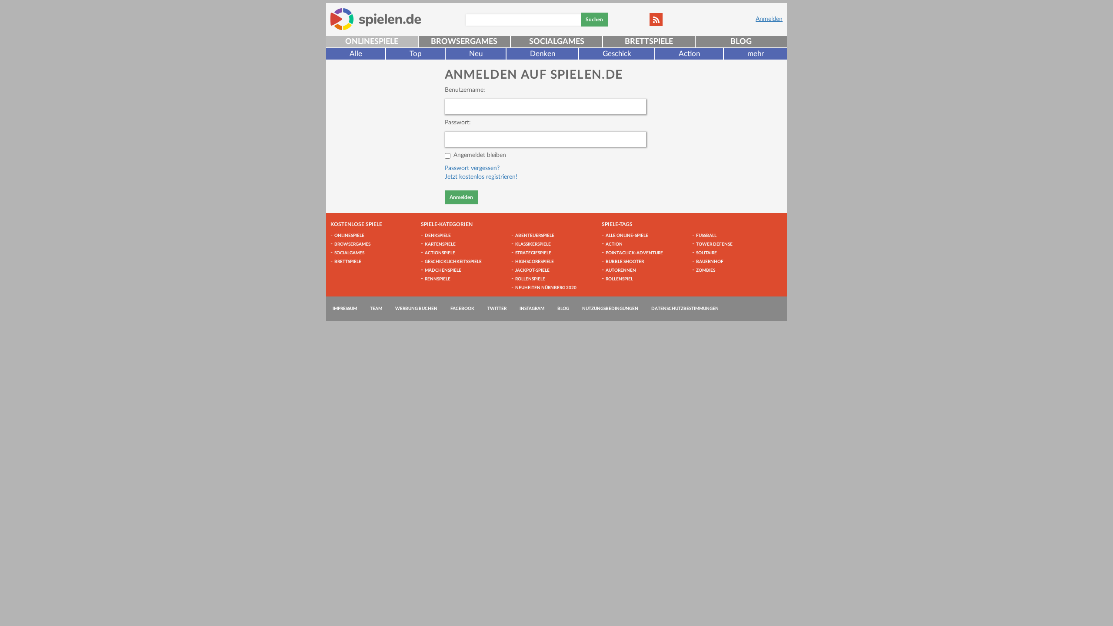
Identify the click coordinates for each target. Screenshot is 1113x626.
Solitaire (706, 253)
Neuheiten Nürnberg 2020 (545, 288)
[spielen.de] (375, 19)
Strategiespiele (533, 253)
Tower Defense (714, 244)
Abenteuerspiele (534, 235)
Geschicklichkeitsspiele (453, 262)
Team (376, 308)
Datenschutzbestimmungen (685, 308)
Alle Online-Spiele (627, 235)
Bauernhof (709, 262)
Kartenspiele (440, 244)
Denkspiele (438, 235)
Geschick (617, 53)
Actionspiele (440, 253)
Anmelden (769, 19)
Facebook (462, 308)
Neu (476, 53)
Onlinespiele (371, 42)
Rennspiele (437, 279)
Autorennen (621, 270)
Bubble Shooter (625, 262)
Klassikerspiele (533, 244)
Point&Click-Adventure (634, 253)
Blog (741, 42)
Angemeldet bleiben (479, 155)
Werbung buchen (416, 308)
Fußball (706, 235)
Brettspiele (649, 42)
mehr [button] (755, 53)
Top (416, 53)
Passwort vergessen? (472, 168)
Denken (542, 53)
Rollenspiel (619, 279)
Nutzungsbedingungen (610, 308)
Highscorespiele (534, 262)
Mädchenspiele (443, 270)
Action (689, 53)
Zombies (705, 270)
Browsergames (464, 42)
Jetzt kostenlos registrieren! (481, 177)
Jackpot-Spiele (532, 270)
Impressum (345, 308)
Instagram (532, 308)
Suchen (594, 19)
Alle (356, 53)
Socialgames (556, 42)
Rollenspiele (530, 279)
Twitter (497, 308)
